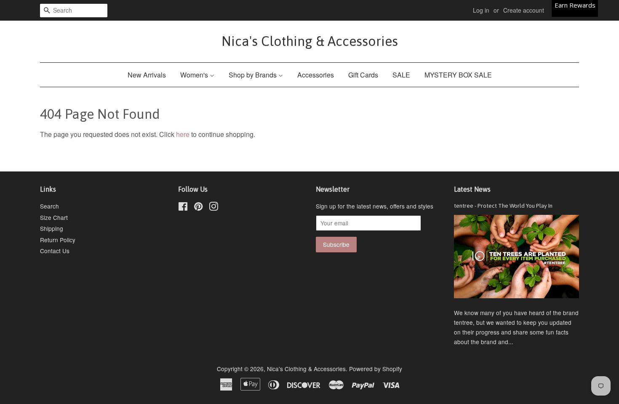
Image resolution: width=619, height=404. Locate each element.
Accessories (315, 75)
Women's (195, 75)
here (182, 134)
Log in (481, 10)
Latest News (472, 189)
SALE (401, 75)
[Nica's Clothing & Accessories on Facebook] (183, 207)
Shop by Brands (253, 75)
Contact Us (54, 250)
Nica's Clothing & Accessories (309, 41)
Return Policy (57, 239)
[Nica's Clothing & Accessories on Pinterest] (198, 207)
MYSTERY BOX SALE (458, 75)
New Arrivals (147, 75)
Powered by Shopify (375, 368)
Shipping (51, 228)
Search (49, 206)
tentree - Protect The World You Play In (503, 205)
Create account (523, 10)
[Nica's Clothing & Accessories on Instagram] (213, 207)
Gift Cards (363, 75)
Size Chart (54, 217)
